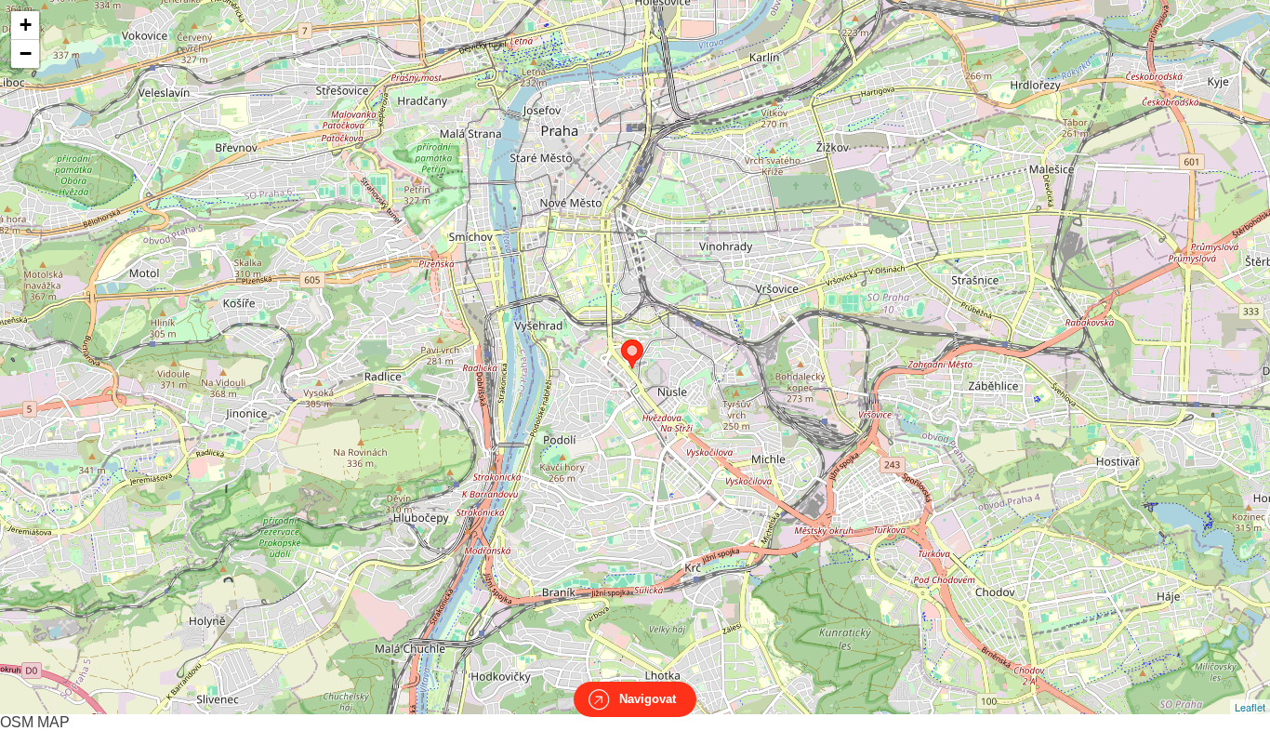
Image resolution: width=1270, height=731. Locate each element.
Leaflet (1250, 706)
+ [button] (26, 24)
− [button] (26, 53)
